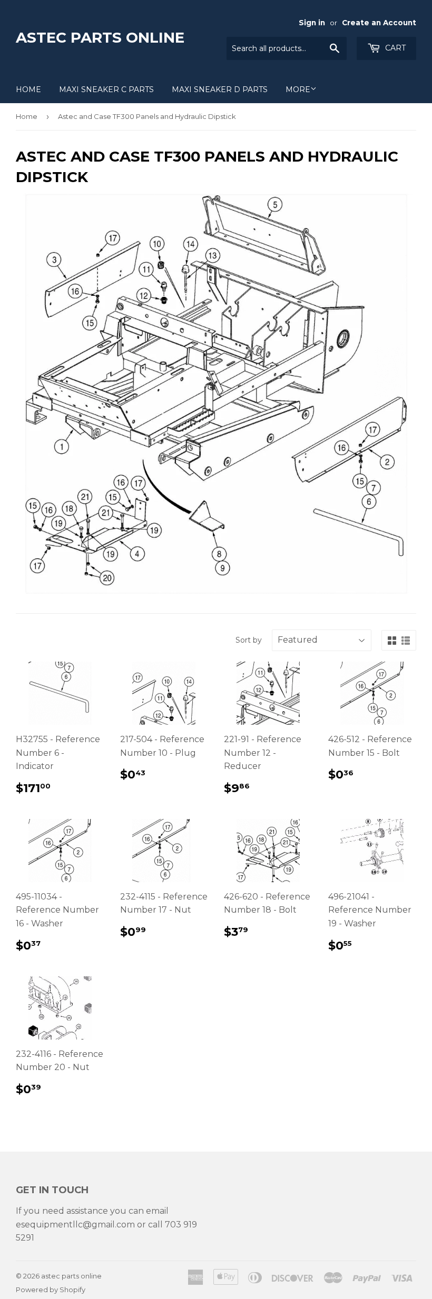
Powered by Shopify (50, 1289)
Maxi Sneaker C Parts (106, 89)
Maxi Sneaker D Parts (220, 89)
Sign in (312, 22)
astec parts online (100, 37)
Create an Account (379, 22)
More (298, 89)
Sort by (248, 640)
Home (28, 89)
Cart (394, 48)
